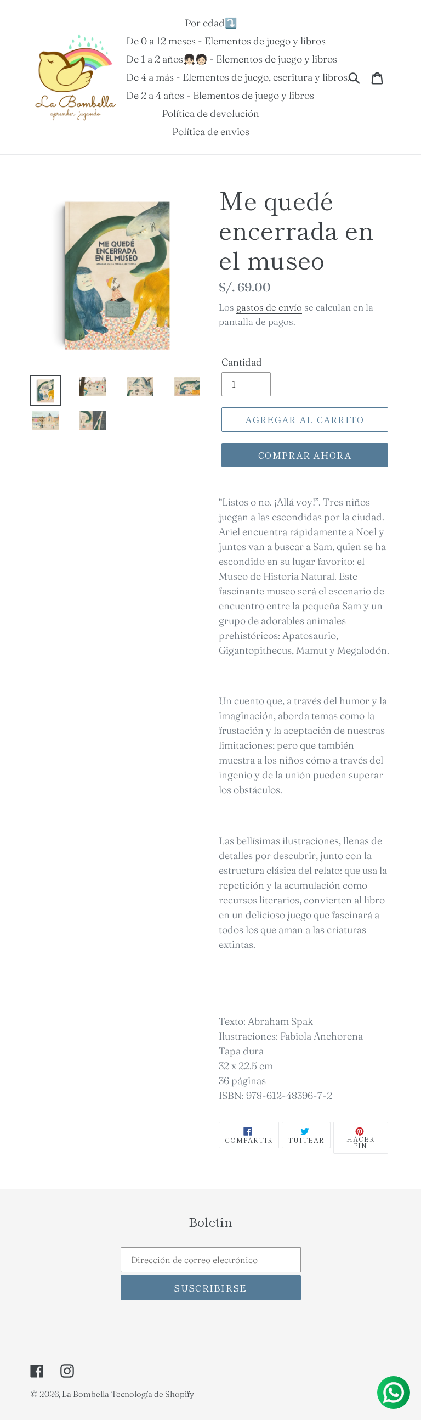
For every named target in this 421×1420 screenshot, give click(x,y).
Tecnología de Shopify (152, 1394)
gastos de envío (269, 307)
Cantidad (241, 362)
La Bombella (85, 1394)
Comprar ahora (304, 455)
